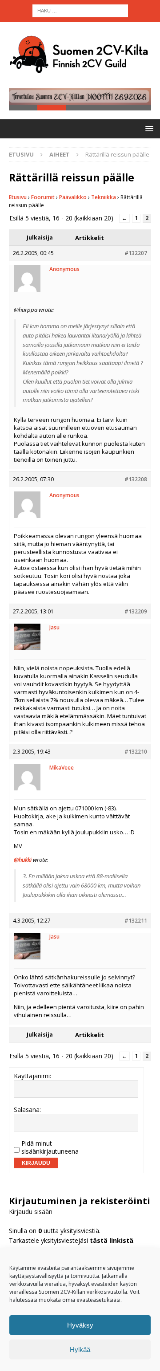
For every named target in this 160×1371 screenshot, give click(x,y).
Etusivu (18, 197)
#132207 (135, 253)
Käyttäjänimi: (32, 1076)
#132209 (135, 611)
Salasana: (27, 1110)
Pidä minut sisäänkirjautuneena (50, 1147)
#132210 (135, 751)
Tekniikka (103, 197)
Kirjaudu (36, 1163)
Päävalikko (73, 197)
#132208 (135, 479)
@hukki (23, 860)
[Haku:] (80, 10)
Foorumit (43, 197)
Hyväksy (80, 1325)
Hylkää (80, 1349)
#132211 (135, 920)
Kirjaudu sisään (30, 1211)
